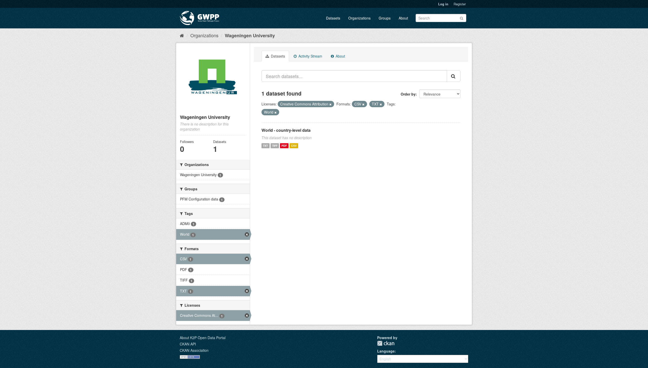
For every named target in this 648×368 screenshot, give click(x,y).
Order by (408, 94)
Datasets (333, 18)
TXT (265, 146)
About (403, 18)
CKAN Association (194, 350)
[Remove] (330, 104)
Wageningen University (250, 35)
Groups (385, 18)
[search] (453, 76)
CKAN (385, 343)
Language (386, 351)
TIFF (274, 146)
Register (460, 4)
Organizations (359, 18)
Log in (443, 4)
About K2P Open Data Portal (203, 337)
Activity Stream (309, 56)
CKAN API (188, 343)
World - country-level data (286, 130)
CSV (294, 146)
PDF (284, 146)
